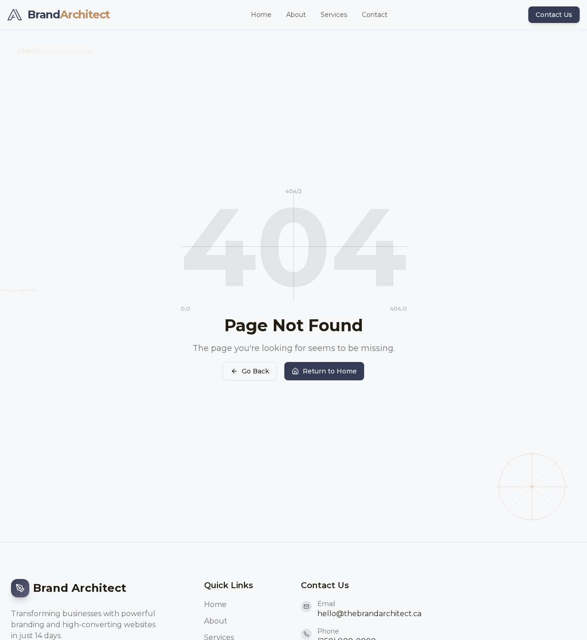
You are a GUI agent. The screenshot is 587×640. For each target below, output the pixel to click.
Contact (375, 15)
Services (334, 15)
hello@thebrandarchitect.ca (369, 613)
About (296, 15)
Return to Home (330, 371)
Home (261, 15)
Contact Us (554, 15)
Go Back (255, 371)
